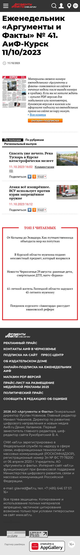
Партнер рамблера (14, 544)
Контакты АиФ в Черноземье (29, 349)
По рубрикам (34, 139)
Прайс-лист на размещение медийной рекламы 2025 (28, 385)
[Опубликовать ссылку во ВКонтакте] (29, 177)
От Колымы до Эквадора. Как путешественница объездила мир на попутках (40, 239)
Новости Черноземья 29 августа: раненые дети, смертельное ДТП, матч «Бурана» (40, 273)
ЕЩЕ (41, 176)
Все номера (38, 114)
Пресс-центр (52, 355)
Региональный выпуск (20, 144)
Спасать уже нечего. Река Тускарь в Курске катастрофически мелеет (31, 157)
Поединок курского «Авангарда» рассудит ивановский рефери (40, 307)
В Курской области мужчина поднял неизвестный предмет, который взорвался (40, 256)
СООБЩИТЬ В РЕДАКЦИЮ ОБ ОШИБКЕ (35, 399)
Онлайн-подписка (45, 120)
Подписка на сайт (20, 355)
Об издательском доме (25, 361)
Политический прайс (23, 393)
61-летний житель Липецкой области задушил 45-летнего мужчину (40, 290)
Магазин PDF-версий (22, 377)
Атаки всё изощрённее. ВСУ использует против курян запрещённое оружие (29, 192)
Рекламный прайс (20, 343)
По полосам (12, 139)
